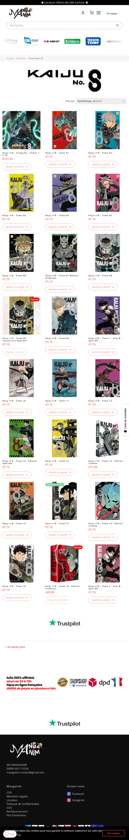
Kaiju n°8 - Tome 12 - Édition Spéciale (20, 462)
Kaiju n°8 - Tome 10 (14, 401)
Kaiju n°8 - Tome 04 (57, 215)
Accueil (10, 58)
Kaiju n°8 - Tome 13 (57, 461)
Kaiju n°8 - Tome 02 (100, 153)
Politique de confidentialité (23, 804)
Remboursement (17, 811)
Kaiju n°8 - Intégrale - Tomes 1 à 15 (21, 154)
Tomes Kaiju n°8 (36, 58)
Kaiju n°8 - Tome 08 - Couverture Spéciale (15, 339)
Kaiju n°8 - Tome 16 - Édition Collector (62, 587)
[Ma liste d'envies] (87, 11)
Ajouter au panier (15, 166)
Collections (21, 58)
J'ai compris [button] (113, 833)
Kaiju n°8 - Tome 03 (14, 215)
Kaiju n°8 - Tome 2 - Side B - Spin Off (105, 587)
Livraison (12, 800)
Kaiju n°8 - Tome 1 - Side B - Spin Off (105, 339)
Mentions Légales (17, 796)
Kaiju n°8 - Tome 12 (100, 401)
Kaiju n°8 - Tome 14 (14, 523)
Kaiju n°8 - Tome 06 (14, 275)
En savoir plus (16, 647)
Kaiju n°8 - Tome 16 (14, 586)
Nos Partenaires (16, 815)
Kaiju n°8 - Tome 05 (100, 215)
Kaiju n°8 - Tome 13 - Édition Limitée (106, 462)
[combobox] (60, 25)
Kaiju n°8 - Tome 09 (57, 338)
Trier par (70, 101)
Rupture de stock (15, 351)
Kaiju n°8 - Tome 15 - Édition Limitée (106, 524)
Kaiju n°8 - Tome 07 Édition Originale (61, 276)
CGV (9, 792)
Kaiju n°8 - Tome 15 (57, 523)
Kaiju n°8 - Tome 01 (57, 153)
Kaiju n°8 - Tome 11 (57, 401)
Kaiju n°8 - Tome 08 (100, 275)
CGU (9, 807)
